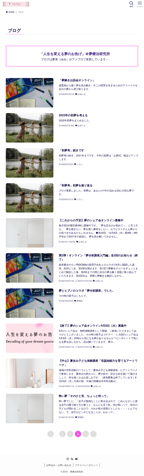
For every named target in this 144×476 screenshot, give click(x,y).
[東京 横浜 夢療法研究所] (16, 4)
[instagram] (67, 459)
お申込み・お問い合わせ (58, 465)
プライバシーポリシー (86, 465)
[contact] (76, 459)
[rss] (72, 459)
